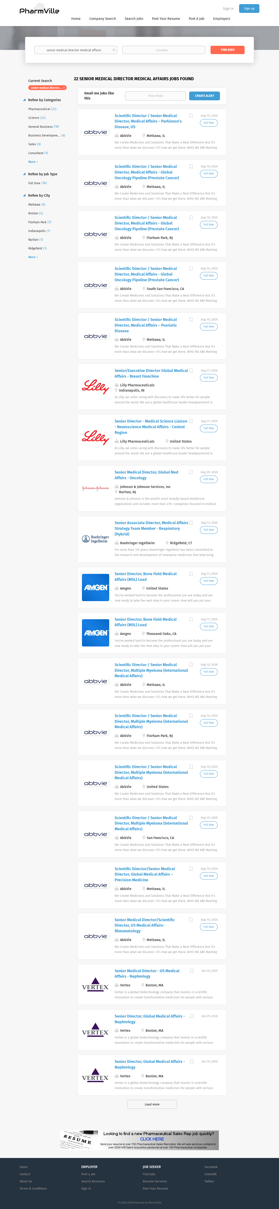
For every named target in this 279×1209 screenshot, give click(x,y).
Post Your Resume (155, 1188)
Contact (25, 1174)
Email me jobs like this (99, 95)
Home (24, 1167)
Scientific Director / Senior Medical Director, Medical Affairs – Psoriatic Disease (146, 325)
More (32, 162)
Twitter (209, 1181)
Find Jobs (228, 50)
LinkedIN (210, 1174)
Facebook (211, 1167)
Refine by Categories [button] (44, 100)
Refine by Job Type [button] (42, 174)
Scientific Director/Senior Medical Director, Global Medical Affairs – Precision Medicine (145, 874)
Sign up (249, 8)
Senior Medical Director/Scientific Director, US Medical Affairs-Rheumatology (145, 925)
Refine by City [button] (38, 195)
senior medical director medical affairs (49, 87)
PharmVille (155, 1202)
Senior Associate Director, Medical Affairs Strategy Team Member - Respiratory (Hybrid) (151, 528)
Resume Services (155, 1181)
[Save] (191, 116)
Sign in (228, 9)
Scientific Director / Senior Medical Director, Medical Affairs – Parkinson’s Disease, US (148, 121)
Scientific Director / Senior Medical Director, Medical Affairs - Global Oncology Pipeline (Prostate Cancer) (147, 172)
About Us (26, 1181)
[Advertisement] (247, 160)
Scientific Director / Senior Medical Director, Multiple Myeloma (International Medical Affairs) (151, 670)
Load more (152, 1104)
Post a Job (88, 1174)
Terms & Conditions (33, 1188)
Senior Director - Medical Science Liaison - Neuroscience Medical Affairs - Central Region (151, 427)
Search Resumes (93, 1181)
